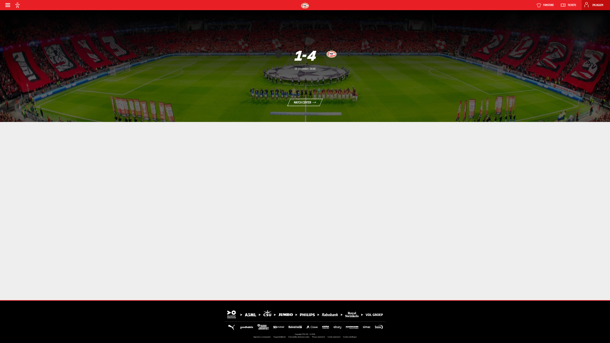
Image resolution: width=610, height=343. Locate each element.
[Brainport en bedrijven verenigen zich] (305, 314)
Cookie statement (334, 337)
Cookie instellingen (350, 337)
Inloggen (597, 5)
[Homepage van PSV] (305, 5)
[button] (8, 5)
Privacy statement (318, 337)
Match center (302, 102)
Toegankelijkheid (279, 337)
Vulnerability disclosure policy (298, 337)
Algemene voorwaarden (262, 337)
